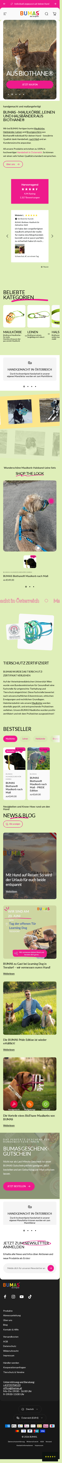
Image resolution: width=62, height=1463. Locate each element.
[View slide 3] (32, 386)
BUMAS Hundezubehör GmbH (17, 572)
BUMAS (33, 774)
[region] (29, 236)
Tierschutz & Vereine (13, 1372)
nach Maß (34, 139)
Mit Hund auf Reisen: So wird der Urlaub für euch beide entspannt (29, 880)
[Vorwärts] (55, 4)
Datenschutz (9, 1346)
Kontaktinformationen (25, 1445)
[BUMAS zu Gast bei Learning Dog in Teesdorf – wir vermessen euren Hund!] (29, 932)
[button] (7, 236)
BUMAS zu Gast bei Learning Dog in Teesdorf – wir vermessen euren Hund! (26, 965)
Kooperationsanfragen (14, 1367)
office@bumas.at (12, 1388)
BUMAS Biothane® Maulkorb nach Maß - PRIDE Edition (38, 784)
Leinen (18, 132)
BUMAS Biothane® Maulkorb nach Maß (25, 575)
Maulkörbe (39, 128)
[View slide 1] (24, 386)
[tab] (10, 739)
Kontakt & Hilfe (11, 1329)
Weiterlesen (11, 891)
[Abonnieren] (51, 1268)
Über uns (7, 1320)
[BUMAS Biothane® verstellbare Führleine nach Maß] (38, 547)
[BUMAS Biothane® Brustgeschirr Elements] (29, 516)
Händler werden (11, 1362)
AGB (5, 1341)
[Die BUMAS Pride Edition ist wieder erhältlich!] (29, 1008)
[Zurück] (4, 4)
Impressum (8, 1355)
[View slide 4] (36, 386)
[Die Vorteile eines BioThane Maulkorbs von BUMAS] (29, 1084)
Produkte (8, 1310)
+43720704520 (12, 1385)
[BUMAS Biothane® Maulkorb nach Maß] (51, 501)
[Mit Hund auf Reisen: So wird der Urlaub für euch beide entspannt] (29, 866)
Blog (5, 1324)
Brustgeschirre (34, 132)
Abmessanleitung (12, 1315)
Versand (49, 1441)
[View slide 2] (28, 386)
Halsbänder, (9, 132)
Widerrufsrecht (11, 1350)
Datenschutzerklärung (16, 1441)
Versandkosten (10, 1336)
